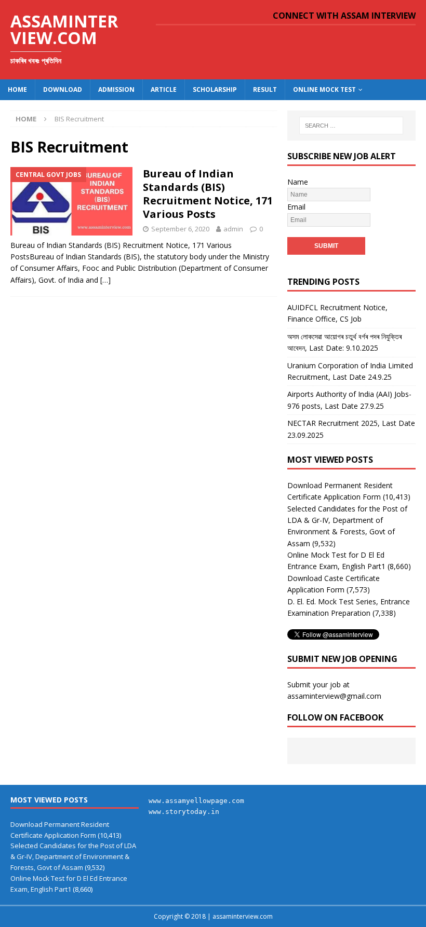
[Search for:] (351, 125)
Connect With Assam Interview (344, 15)
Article (164, 89)
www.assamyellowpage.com (196, 801)
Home (17, 89)
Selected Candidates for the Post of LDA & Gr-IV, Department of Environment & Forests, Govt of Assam (73, 856)
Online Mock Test (324, 89)
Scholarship (215, 89)
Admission (116, 89)
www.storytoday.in (184, 811)
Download (62, 89)
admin (233, 228)
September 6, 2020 (180, 228)
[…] (105, 280)
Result (265, 89)
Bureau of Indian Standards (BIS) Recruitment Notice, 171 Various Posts (208, 194)
